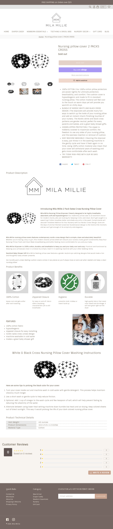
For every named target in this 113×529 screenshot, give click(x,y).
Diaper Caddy (38, 497)
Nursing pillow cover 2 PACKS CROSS (59, 37)
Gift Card (36, 504)
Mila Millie (16, 524)
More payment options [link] (80, 75)
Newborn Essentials (40, 499)
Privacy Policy (11, 504)
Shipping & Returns (13, 502)
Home (41, 37)
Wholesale (10, 497)
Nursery (36, 502)
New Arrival (37, 494)
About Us (9, 499)
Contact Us (10, 494)
